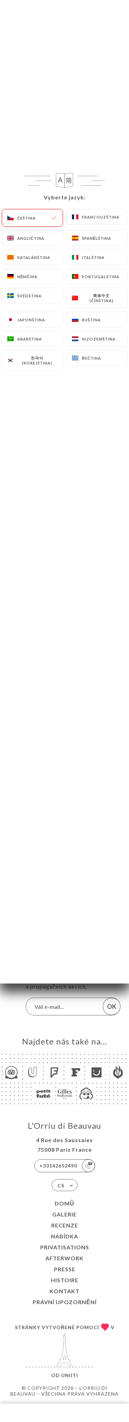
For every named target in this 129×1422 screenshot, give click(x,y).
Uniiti (69, 1375)
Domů (64, 1203)
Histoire (64, 1280)
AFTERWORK (64, 1258)
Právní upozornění (65, 1302)
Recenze (64, 1225)
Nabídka (64, 1236)
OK (111, 1006)
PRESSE (64, 1269)
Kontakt (64, 1291)
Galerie (64, 1214)
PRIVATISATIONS (64, 1247)
